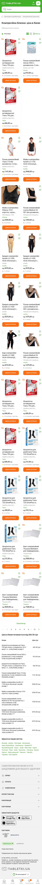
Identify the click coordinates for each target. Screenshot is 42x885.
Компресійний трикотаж (31, 16)
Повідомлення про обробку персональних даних (17, 853)
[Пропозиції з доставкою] (2, 39)
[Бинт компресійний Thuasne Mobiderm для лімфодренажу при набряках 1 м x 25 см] (10, 581)
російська (20, 843)
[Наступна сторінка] (39, 629)
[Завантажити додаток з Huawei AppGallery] (9, 823)
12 (34, 629)
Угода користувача (7, 849)
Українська (7, 843)
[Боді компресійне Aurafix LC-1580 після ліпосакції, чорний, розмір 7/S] (10, 340)
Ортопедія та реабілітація (12, 16)
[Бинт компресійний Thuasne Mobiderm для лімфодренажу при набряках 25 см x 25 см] (31, 581)
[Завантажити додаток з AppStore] (24, 818)
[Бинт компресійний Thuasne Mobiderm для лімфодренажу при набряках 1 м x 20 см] (31, 533)
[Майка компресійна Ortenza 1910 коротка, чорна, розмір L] (10, 194)
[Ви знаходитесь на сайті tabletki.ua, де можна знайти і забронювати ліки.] (11, 3)
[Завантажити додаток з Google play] (9, 818)
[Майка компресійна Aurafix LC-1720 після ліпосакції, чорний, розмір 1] (31, 146)
